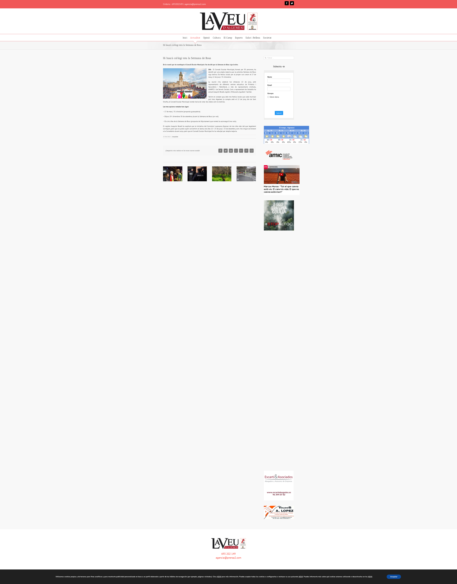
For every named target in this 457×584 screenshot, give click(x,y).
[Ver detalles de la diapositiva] (279, 215)
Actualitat (175, 137)
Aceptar (393, 576)
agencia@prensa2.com (195, 4)
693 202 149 (228, 553)
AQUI (219, 577)
